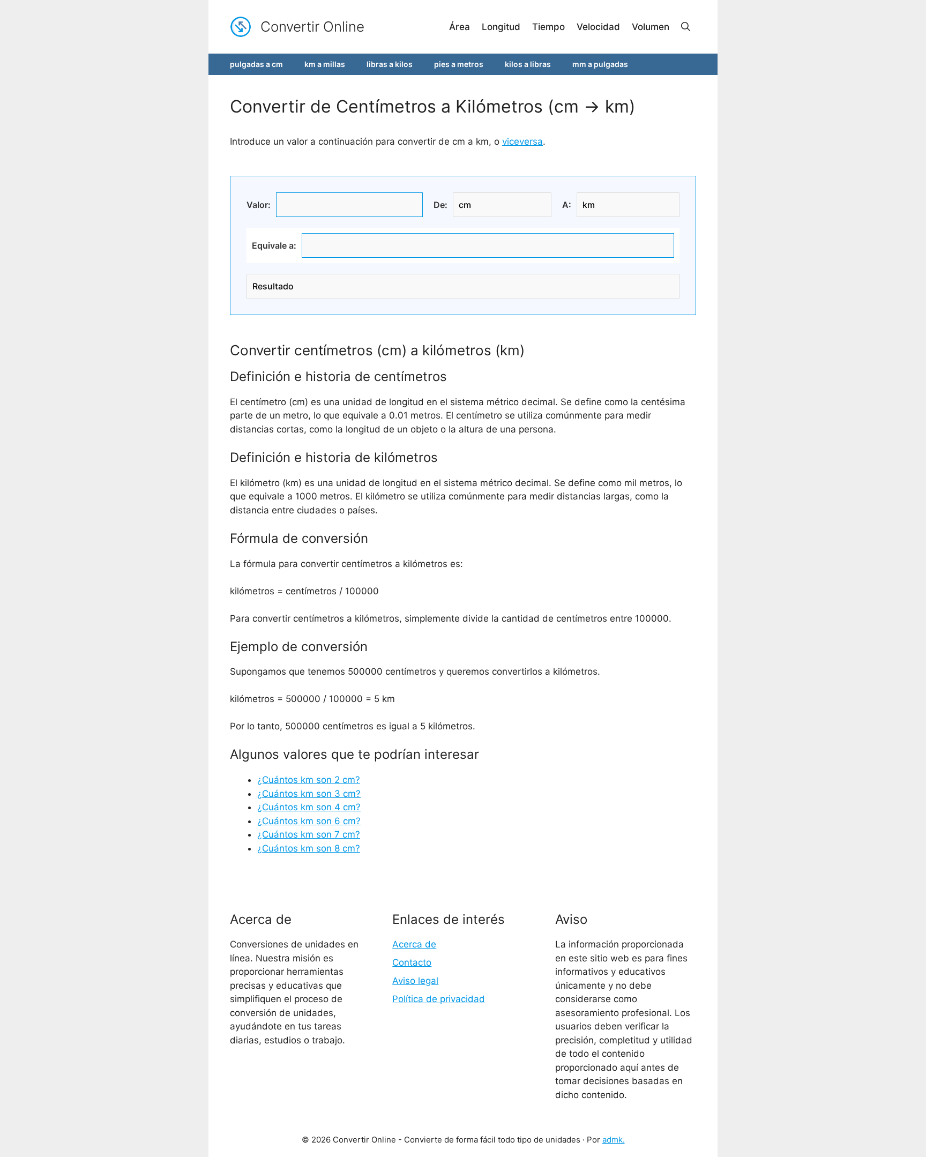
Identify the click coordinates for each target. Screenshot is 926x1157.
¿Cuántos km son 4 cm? (309, 807)
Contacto (411, 962)
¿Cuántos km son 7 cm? (308, 834)
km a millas (324, 64)
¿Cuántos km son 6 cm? (309, 821)
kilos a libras (528, 64)
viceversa (522, 141)
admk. (613, 1139)
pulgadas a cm (256, 64)
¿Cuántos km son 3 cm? (309, 793)
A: (566, 204)
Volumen (650, 26)
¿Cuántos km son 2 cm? (308, 779)
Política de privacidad (438, 999)
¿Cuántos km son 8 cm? (308, 848)
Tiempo (548, 26)
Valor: (259, 204)
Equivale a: (274, 245)
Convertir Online (312, 26)
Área (459, 26)
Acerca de (414, 944)
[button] (685, 27)
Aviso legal (415, 980)
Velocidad (598, 26)
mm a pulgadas (600, 64)
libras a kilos (390, 64)
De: (440, 204)
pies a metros (458, 64)
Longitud (501, 26)
